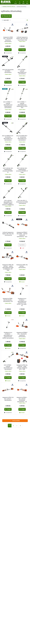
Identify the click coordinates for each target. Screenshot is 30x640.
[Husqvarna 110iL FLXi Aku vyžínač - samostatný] (8, 389)
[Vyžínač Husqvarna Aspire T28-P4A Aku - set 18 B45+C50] (22, 29)
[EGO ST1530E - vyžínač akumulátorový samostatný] (22, 61)
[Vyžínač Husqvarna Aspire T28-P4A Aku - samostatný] (8, 224)
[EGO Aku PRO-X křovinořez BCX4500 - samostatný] (22, 192)
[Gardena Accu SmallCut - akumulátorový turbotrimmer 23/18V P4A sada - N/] (22, 290)
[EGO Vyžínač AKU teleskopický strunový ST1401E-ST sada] (22, 160)
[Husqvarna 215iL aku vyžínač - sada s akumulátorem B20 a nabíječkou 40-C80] (8, 257)
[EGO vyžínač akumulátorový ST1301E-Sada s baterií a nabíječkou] (8, 192)
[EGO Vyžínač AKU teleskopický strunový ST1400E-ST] (8, 160)
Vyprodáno (22, 245)
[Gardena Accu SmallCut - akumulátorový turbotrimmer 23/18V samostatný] (8, 324)
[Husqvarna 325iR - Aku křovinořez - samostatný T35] (8, 290)
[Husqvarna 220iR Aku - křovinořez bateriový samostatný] (8, 29)
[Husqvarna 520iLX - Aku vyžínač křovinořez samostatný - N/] (22, 389)
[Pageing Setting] (27, 20)
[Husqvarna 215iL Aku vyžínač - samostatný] (22, 257)
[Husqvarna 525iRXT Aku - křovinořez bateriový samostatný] (22, 324)
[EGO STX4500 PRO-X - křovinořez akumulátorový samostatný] (22, 128)
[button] (19, 2)
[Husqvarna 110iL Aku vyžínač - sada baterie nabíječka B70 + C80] (22, 357)
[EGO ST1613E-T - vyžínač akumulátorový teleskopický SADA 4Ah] (22, 94)
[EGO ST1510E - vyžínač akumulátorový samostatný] (8, 357)
